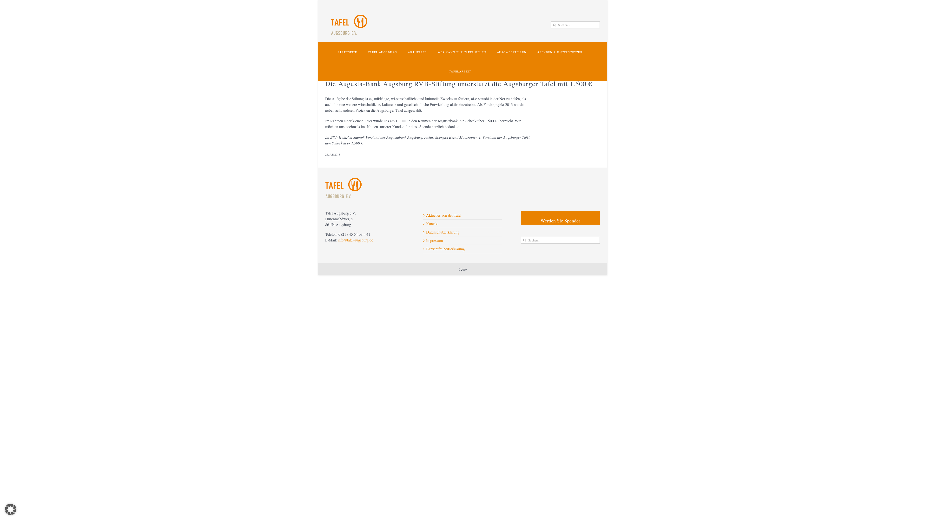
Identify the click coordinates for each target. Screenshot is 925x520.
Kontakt (432, 223)
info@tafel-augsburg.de (355, 239)
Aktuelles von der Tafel (443, 215)
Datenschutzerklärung (442, 231)
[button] (10, 509)
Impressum (434, 240)
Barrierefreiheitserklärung (445, 248)
